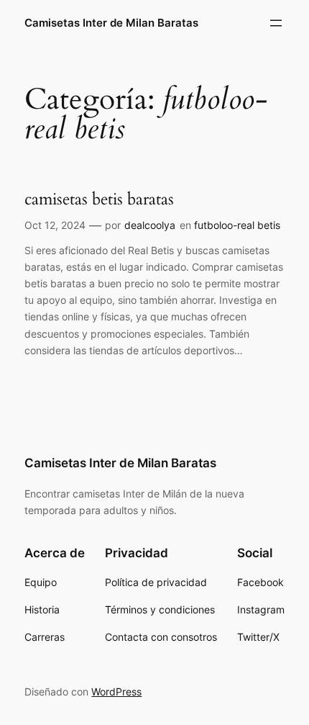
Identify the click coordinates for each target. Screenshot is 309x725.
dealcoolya (149, 225)
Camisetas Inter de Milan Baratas (111, 23)
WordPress (116, 691)
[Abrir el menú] (276, 23)
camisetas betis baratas (99, 199)
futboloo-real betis (237, 225)
